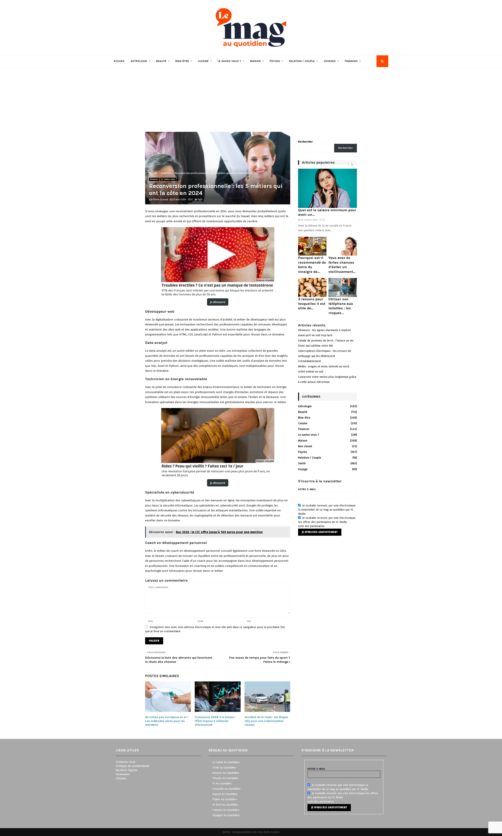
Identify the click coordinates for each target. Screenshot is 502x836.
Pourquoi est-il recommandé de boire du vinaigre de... (312, 265)
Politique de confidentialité (132, 766)
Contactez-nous (125, 762)
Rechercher (305, 141)
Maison (255, 61)
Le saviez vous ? (229, 61)
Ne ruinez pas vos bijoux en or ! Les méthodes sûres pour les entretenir (166, 721)
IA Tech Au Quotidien (225, 804)
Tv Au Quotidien (222, 783)
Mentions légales (126, 770)
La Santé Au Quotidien (226, 762)
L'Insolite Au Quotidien (226, 788)
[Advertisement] (251, 96)
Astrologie (139, 61)
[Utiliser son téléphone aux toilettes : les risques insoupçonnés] (342, 287)
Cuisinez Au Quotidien (225, 810)
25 (324, 220)
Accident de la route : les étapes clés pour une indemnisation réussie (266, 721)
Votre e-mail (307, 489)
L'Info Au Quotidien (224, 767)
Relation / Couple (302, 61)
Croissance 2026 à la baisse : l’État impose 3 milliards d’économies (215, 721)
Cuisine (203, 61)
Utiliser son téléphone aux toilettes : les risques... (340, 306)
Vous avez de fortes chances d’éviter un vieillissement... (341, 265)
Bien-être (182, 61)
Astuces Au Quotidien (225, 773)
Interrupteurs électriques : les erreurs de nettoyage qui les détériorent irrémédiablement (324, 356)
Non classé (305, 446)
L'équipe (121, 778)
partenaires (317, 526)
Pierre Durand (160, 199)
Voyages (330, 61)
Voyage (302, 469)
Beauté (161, 61)
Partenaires (123, 774)
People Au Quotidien (225, 778)
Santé (302, 463)
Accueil (119, 61)
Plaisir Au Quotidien (224, 799)
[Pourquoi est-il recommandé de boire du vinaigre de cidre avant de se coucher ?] (312, 246)
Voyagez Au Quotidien (225, 815)
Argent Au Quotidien (224, 794)
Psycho (275, 61)
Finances (351, 61)
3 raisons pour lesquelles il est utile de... (311, 304)
